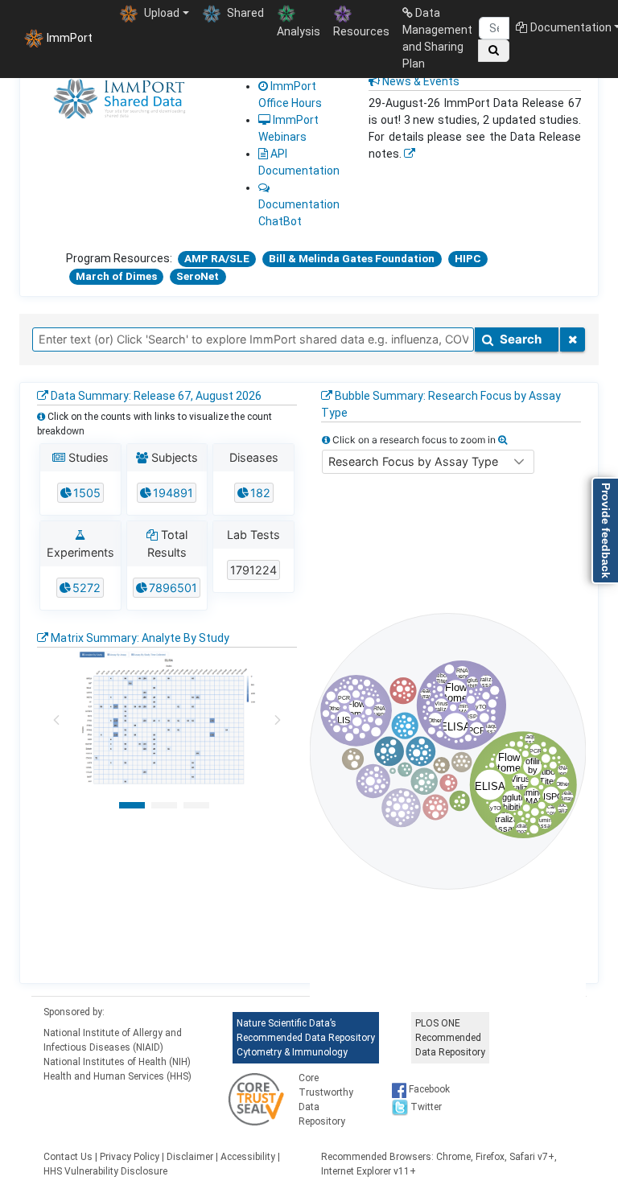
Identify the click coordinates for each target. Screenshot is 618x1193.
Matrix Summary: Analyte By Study (138, 637)
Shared (244, 12)
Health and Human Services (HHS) (117, 1076)
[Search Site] (493, 50)
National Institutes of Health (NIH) (117, 1062)
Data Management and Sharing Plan (437, 38)
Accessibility (247, 1156)
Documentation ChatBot (299, 213)
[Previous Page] (56, 720)
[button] (519, 461)
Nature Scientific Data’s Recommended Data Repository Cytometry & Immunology (306, 1038)
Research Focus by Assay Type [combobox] (413, 461)
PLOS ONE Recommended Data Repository (450, 1038)
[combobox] (253, 339)
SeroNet (197, 275)
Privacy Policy (129, 1156)
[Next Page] (277, 720)
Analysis (298, 31)
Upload (160, 12)
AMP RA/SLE (216, 258)
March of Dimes (116, 275)
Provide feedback (605, 530)
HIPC (468, 258)
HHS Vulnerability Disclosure (105, 1171)
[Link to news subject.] (409, 153)
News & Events (419, 81)
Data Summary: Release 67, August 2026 (155, 395)
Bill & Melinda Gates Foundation (352, 258)
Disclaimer (190, 1156)
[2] (164, 805)
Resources (361, 31)
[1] (132, 805)
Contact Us (68, 1156)
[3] (196, 805)
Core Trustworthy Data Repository (326, 1099)
